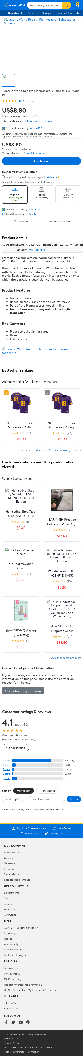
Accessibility (11, 944)
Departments (15, 13)
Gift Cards (10, 914)
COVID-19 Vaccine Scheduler (21, 927)
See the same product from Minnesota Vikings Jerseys (48, 450)
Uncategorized (37, 249)
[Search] (66, 5)
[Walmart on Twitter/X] (13, 1022)
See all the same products (65, 658)
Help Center (64, 828)
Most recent (23, 790)
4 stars (6, 764)
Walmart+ (9, 909)
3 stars (6, 769)
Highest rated (47, 790)
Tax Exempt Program (15, 955)
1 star (7, 778)
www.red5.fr (36, 128)
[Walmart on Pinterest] (28, 1022)
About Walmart (12, 852)
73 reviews (28, 100)
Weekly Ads (56, 833)
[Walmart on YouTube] (21, 1022)
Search (74, 799)
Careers (8, 858)
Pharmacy (10, 933)
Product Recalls (13, 949)
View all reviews (15, 747)
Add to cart (41, 161)
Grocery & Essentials (67, 13)
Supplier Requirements (17, 879)
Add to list (22, 221)
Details (32, 214)
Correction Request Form (23, 691)
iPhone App (10, 1003)
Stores (7, 898)
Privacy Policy (12, 973)
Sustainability (11, 874)
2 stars (6, 773)
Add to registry (62, 221)
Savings (46, 13)
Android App (11, 1008)
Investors (9, 869)
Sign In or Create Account (31, 828)
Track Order (31, 833)
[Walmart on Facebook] (6, 1022)
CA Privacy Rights (14, 979)
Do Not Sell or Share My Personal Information (30, 990)
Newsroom (10, 863)
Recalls (8, 938)
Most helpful (12, 799)
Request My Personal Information (23, 984)
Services (32, 13)
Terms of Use (11, 968)
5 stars (6, 760)
